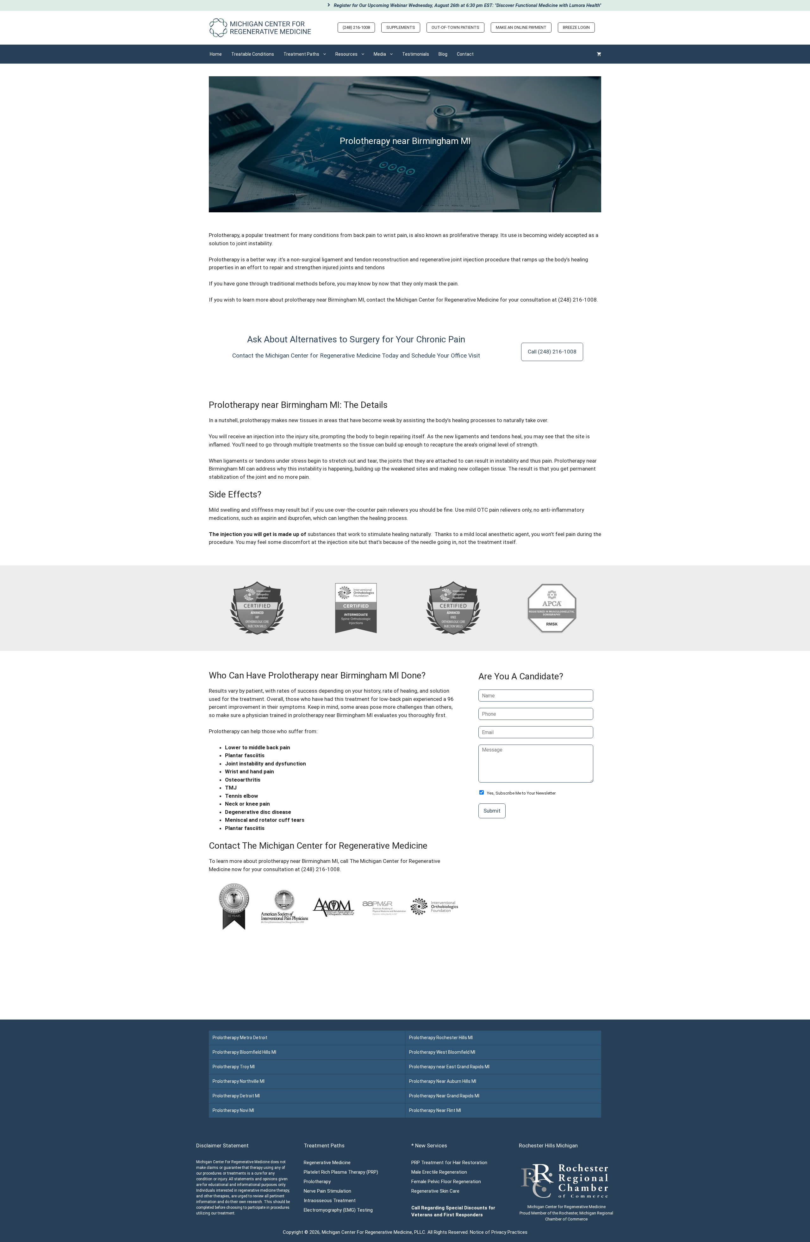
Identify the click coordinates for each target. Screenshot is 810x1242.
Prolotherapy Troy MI (234, 1066)
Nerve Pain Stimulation (327, 1191)
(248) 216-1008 (356, 27)
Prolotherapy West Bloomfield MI (442, 1052)
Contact (465, 54)
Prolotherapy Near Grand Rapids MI (444, 1095)
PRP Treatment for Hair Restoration (449, 1162)
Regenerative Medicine (327, 1162)
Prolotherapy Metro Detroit (240, 1037)
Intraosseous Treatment (330, 1200)
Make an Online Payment (521, 27)
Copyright (293, 1232)
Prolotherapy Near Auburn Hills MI (442, 1081)
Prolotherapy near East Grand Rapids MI (449, 1066)
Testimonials (415, 54)
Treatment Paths (301, 54)
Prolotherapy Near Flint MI (435, 1110)
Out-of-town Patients (455, 27)
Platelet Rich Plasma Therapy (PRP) (341, 1172)
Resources (346, 54)
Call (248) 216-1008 (552, 351)
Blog (443, 54)
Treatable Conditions (252, 54)
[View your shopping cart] (599, 54)
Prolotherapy (224, 259)
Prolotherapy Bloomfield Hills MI (244, 1052)
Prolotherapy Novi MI (233, 1110)
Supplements (400, 27)
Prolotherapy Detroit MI (236, 1095)
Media (380, 54)
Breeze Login (576, 27)
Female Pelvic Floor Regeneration (446, 1181)
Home (216, 54)
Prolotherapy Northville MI (239, 1081)
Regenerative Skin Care (435, 1191)
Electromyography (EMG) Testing (338, 1210)
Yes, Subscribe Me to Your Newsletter (521, 793)
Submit (492, 811)
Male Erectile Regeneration (439, 1172)
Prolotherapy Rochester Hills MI (441, 1037)
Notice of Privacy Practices (498, 1232)
